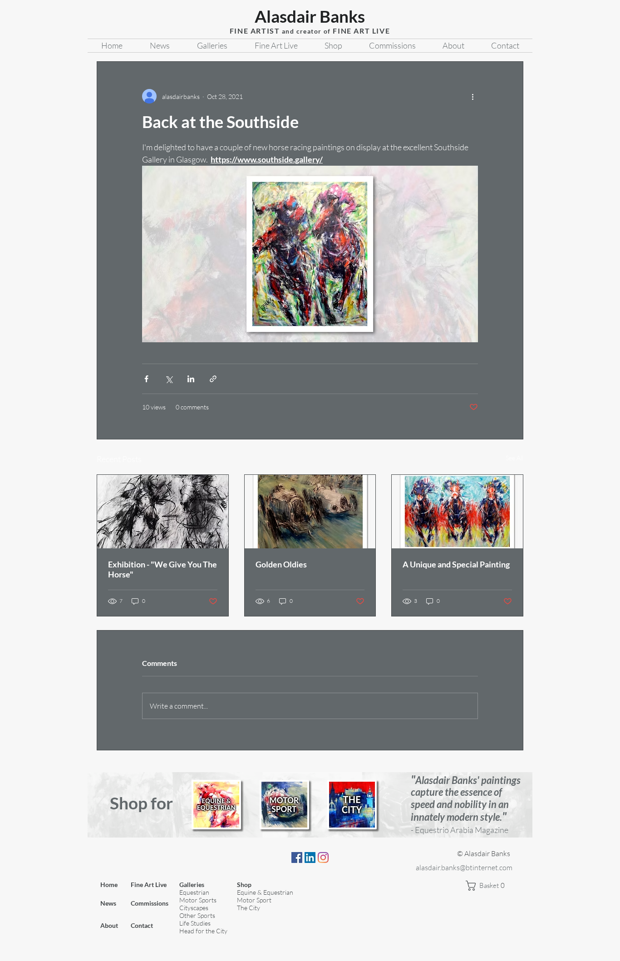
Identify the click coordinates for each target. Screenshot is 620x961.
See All (514, 458)
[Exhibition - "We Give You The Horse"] (162, 511)
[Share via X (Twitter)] (168, 379)
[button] (489, 886)
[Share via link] (213, 379)
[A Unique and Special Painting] (457, 511)
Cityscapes (193, 908)
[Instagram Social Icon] (323, 857)
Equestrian (194, 892)
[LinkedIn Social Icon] (310, 857)
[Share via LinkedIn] (191, 379)
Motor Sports (198, 900)
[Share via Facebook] (146, 379)
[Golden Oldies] (310, 511)
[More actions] (472, 96)
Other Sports (197, 915)
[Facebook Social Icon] (296, 857)
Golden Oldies (281, 564)
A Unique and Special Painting (456, 564)
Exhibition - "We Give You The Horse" (162, 569)
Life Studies (195, 923)
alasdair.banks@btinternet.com (464, 867)
